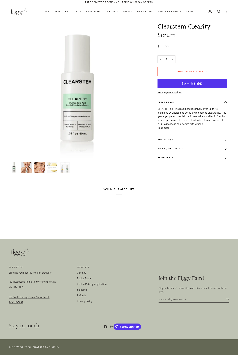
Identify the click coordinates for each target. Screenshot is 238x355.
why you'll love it (170, 148)
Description (166, 102)
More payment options (170, 92)
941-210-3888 (16, 302)
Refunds (81, 295)
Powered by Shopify (46, 347)
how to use (165, 139)
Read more (163, 127)
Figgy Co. (17, 347)
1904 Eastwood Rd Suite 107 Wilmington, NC (33, 281)
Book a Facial (84, 278)
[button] (57, 12)
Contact (81, 272)
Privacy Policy (85, 301)
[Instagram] (112, 326)
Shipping (82, 289)
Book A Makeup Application (92, 284)
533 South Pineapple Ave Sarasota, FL (29, 297)
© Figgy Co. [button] (16, 267)
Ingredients (166, 157)
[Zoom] (78, 91)
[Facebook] (105, 326)
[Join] (226, 298)
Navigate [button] (83, 267)
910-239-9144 (16, 286)
